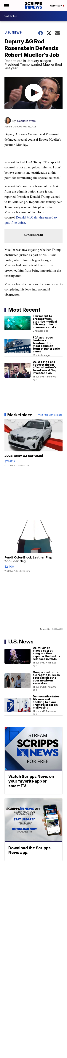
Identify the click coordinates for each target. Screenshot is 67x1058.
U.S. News (13, 32)
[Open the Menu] (6, 5)
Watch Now (56, 6)
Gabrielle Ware (26, 121)
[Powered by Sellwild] (57, 629)
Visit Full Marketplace (50, 414)
